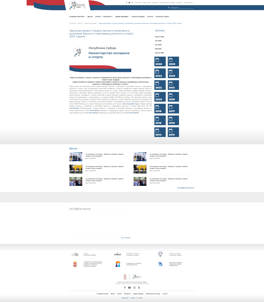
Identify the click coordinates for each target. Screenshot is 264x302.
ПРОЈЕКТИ (127, 294)
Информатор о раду (167, 3)
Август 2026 (159, 37)
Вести (90, 17)
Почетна (138, 3)
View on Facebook (125, 237)
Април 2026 (159, 53)
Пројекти (107, 17)
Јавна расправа (91, 23)
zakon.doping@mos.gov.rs (131, 104)
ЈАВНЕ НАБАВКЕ (138, 294)
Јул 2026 (158, 41)
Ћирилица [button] (188, 3)
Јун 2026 (158, 45)
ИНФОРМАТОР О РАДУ (153, 294)
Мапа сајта (147, 3)
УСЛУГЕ (165, 294)
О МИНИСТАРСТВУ (102, 294)
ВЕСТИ (113, 294)
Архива (155, 3)
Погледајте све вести (185, 188)
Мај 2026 (158, 49)
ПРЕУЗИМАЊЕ (74, 108)
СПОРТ (119, 294)
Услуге (150, 17)
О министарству (76, 17)
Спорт (98, 17)
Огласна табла (162, 17)
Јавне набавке (121, 17)
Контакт (179, 3)
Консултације (138, 17)
